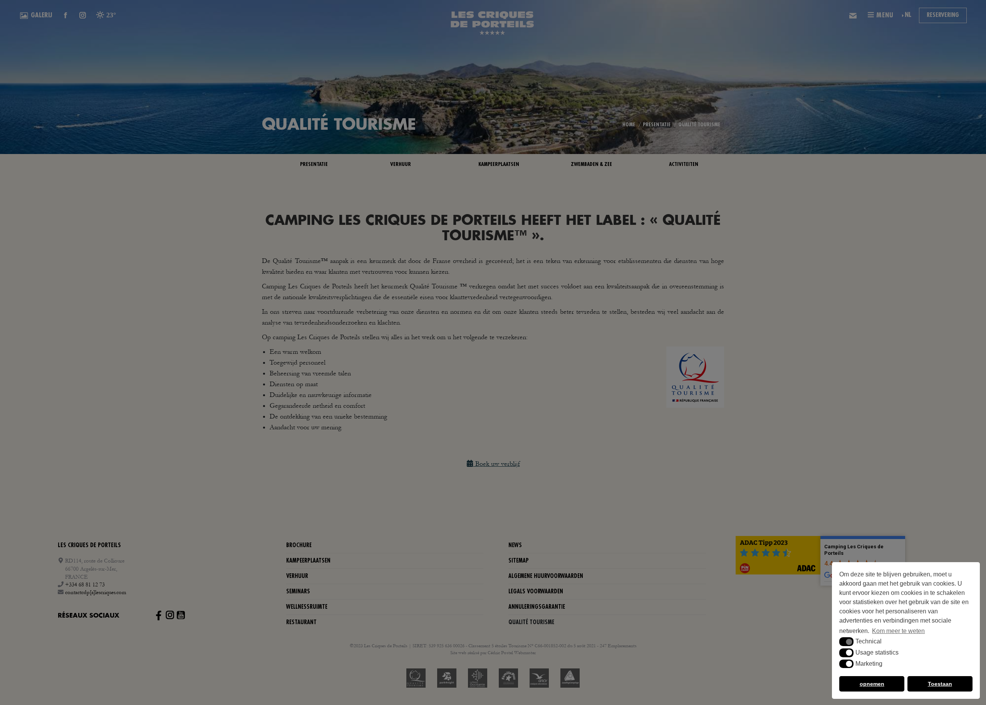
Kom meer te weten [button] (898, 631)
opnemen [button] (872, 684)
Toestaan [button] (940, 684)
